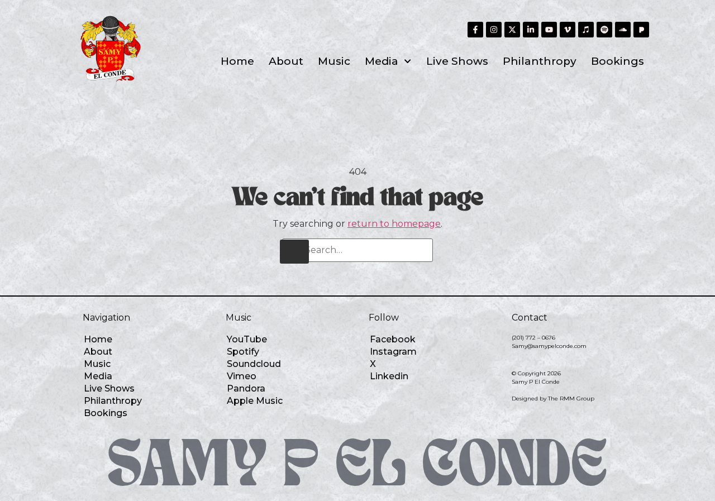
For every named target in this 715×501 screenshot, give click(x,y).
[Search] (294, 252)
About (286, 61)
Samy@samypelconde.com (549, 346)
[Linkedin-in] (530, 29)
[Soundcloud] (623, 29)
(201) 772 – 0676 (533, 337)
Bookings (617, 61)
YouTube (247, 339)
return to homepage (394, 223)
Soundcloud (254, 364)
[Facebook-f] (475, 29)
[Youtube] (549, 29)
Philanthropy (539, 61)
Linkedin (389, 376)
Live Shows (457, 61)
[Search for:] (357, 250)
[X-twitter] (512, 29)
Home (237, 61)
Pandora (246, 388)
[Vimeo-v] (567, 29)
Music (334, 61)
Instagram (393, 351)
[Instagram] (494, 29)
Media (381, 61)
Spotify (243, 351)
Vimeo (241, 376)
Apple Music (255, 400)
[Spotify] (604, 29)
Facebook (393, 339)
